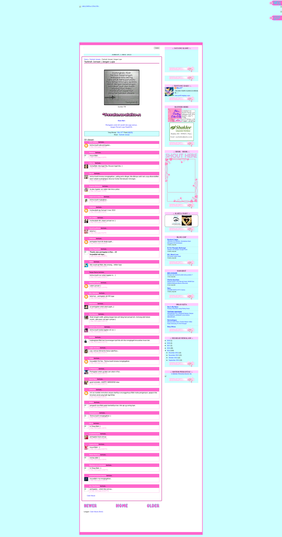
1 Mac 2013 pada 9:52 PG (98, 233)
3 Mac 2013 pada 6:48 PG (98, 397)
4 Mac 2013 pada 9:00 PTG (98, 449)
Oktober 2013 (173, 358)
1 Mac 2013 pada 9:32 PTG (98, 342)
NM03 (91, 262)
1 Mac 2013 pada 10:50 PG (98, 277)
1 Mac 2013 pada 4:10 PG (98, 157)
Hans (169, 288)
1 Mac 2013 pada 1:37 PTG (98, 287)
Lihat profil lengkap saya (182, 95)
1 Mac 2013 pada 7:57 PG (98, 191)
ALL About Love (172, 254)
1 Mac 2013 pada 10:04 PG (98, 243)
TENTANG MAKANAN (174, 312)
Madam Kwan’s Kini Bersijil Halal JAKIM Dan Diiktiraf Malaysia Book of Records (180, 282)
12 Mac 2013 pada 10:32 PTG (99, 491)
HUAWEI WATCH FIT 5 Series (176, 290)
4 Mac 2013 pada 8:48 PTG (98, 438)
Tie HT (91, 173)
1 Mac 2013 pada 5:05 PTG (98, 321)
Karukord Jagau (172, 239)
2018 (169, 343)
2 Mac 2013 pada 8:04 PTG (98, 384)
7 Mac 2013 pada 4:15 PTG (98, 480)
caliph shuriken (94, 348)
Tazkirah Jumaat (95, 59)
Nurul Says (93, 379)
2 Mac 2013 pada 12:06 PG (98, 352)
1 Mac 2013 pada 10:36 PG (98, 266)
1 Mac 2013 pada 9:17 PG (98, 222)
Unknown (92, 207)
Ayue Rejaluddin (95, 249)
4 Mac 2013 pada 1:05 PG (98, 428)
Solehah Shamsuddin (96, 327)
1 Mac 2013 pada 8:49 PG (98, 201)
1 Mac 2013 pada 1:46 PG (98, 147)
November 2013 (174, 355)
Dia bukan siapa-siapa (174, 256)
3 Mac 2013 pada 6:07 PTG (98, 407)
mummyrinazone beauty (97, 475)
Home (86, 59)
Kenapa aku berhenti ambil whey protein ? (180, 275)
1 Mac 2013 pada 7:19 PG (98, 180)
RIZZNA (92, 337)
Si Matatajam (93, 369)
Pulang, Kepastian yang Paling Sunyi (178, 308)
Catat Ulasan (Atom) (96, 512)
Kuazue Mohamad (95, 186)
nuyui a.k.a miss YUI (96, 197)
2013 (169, 350)
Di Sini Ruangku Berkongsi (176, 248)
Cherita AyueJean (173, 280)
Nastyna (92, 152)
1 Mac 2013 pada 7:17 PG (98, 168)
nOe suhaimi (93, 142)
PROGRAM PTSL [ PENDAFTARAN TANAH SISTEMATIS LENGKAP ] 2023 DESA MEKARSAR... (180, 315)
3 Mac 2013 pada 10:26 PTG (99, 417)
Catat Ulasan (91, 495)
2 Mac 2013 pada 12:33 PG (98, 363)
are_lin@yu (93, 218)
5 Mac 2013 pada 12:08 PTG (99, 470)
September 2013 (174, 360)
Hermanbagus (172, 320)
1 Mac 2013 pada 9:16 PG (98, 212)
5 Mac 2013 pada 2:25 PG (98, 459)
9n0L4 (91, 402)
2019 (169, 340)
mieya (91, 358)
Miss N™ (180, 88)
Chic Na (92, 163)
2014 (169, 348)
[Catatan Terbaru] (90, 507)
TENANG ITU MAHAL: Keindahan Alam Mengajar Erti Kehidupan (179, 242)
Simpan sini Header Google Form (177, 249)
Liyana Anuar (93, 444)
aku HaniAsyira (94, 486)
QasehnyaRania (94, 228)
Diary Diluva (171, 327)
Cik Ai (91, 423)
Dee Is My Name (172, 307)
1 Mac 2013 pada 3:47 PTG (98, 308)
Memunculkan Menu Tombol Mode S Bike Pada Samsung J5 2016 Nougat (179, 322)
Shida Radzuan (94, 455)
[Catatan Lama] (153, 507)
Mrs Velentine (94, 293)
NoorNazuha (93, 314)
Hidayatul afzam (94, 283)
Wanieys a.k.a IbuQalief (97, 465)
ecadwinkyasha (94, 434)
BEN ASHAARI (172, 273)
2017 (169, 345)
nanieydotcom (94, 413)
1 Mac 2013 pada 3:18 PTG (98, 298)
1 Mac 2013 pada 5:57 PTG (98, 332)
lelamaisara (93, 303)
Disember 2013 (174, 353)
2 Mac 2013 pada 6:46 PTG (98, 373)
